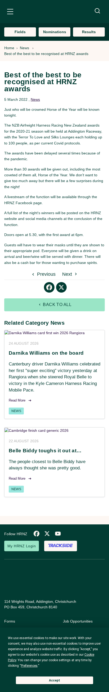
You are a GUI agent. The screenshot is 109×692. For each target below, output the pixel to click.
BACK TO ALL (57, 304)
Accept (54, 680)
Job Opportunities (78, 621)
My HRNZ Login (21, 546)
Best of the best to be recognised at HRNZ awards (46, 54)
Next (67, 274)
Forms (9, 621)
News (24, 48)
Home (9, 48)
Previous (46, 274)
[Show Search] (97, 11)
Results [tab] (89, 32)
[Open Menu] (10, 12)
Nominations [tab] (54, 32)
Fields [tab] (20, 32)
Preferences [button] (29, 666)
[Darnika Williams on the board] (54, 333)
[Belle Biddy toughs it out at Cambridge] (54, 430)
